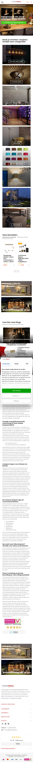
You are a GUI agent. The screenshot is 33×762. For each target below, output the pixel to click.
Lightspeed (11, 756)
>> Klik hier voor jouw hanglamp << (13, 22)
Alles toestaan (17, 390)
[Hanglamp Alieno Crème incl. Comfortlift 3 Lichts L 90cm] (9, 248)
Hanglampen (9, 524)
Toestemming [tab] (6, 363)
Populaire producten (22, 237)
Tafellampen (9, 528)
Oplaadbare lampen (11, 529)
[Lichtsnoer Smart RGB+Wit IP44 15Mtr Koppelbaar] (24, 248)
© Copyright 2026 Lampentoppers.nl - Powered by (16, 755)
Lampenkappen (10, 521)
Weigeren (16, 401)
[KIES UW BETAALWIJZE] (3, 759)
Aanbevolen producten (9, 237)
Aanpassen (15, 395)
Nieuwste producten (7, 238)
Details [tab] (17, 363)
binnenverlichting (12, 476)
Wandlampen (9, 526)
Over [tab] (27, 363)
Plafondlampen (10, 523)
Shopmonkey (21, 756)
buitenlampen (8, 478)
